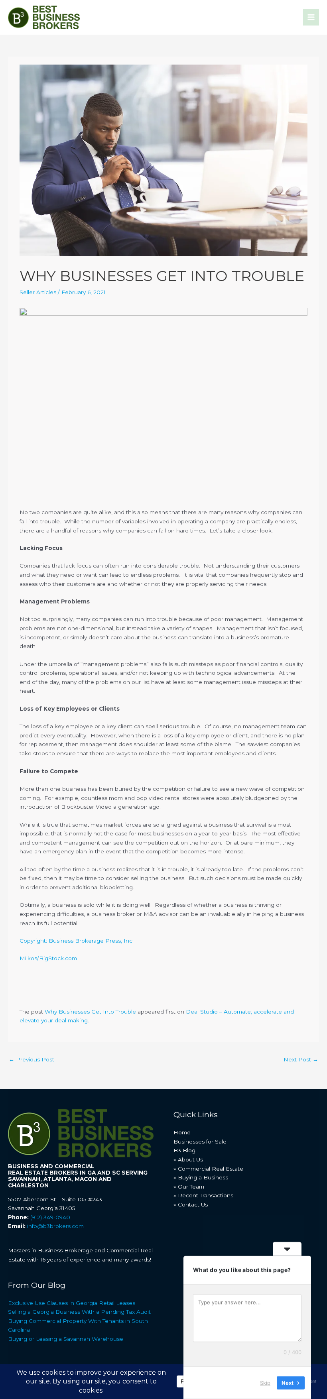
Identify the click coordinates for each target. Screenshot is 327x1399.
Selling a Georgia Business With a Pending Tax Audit (79, 1312)
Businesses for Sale (200, 1141)
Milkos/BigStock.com (48, 958)
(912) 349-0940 (50, 1217)
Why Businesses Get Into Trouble (90, 1011)
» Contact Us (190, 1204)
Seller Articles (38, 292)
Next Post (301, 1059)
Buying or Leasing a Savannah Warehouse (65, 1339)
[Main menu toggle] (311, 17)
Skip (265, 1382)
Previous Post (31, 1059)
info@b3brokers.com (55, 1226)
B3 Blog (184, 1150)
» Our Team (188, 1186)
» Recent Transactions (203, 1195)
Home (182, 1132)
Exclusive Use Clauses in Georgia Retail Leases (71, 1303)
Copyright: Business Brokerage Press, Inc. (77, 940)
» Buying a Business (200, 1177)
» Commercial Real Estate (208, 1168)
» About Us (188, 1159)
